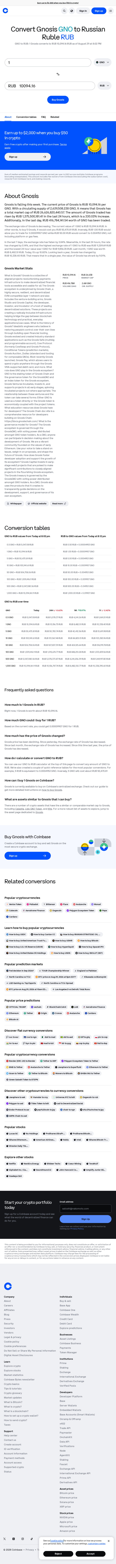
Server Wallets (68, 1405)
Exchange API (67, 1468)
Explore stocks (12, 1370)
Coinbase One (67, 1310)
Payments (65, 1347)
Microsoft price (68, 1526)
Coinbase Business (70, 1343)
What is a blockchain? (16, 1411)
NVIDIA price (67, 1517)
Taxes (7, 1424)
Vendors (8, 1332)
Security (9, 1323)
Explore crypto (12, 1366)
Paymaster (66, 1432)
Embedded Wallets (70, 1410)
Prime (63, 1363)
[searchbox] (104, 86)
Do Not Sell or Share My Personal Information (30, 1350)
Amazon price (67, 1531)
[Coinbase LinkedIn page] (13, 1539)
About (7, 1301)
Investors (9, 1328)
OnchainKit (66, 1437)
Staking (64, 1367)
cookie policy (57, 1540)
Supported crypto (14, 1467)
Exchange (65, 1372)
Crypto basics (11, 1384)
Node (63, 1450)
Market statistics (13, 1375)
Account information (15, 1453)
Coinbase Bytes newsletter (19, 1379)
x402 (62, 1423)
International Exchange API (75, 1473)
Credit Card (66, 1319)
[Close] (108, 1541)
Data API (64, 1441)
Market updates (13, 1397)
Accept (90, 1553)
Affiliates (9, 1310)
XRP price (65, 1506)
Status (7, 1471)
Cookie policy (11, 1341)
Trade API (65, 1428)
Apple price (66, 1521)
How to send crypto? (15, 1420)
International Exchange (73, 1376)
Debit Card (66, 1323)
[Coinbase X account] (4, 1539)
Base (62, 1401)
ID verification (12, 1449)
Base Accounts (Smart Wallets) (77, 1414)
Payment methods (14, 1458)
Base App (65, 1305)
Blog (6, 1314)
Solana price (67, 1502)
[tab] (8, 117)
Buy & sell (65, 1301)
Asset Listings (68, 1338)
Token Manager (68, 1352)
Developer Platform (71, 1396)
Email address (66, 1202)
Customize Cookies (96, 1543)
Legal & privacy (12, 1337)
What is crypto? (13, 1406)
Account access (13, 1462)
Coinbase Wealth (69, 1314)
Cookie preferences (15, 1346)
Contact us (10, 1440)
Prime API (65, 1477)
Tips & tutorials (13, 1388)
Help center (10, 1435)
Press (7, 1319)
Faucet (63, 1464)
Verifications (67, 1446)
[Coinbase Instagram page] (23, 1539)
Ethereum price (68, 1497)
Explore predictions (71, 1328)
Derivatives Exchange (72, 1381)
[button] (111, 10)
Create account (12, 1444)
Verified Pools (68, 1385)
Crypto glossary (13, 1393)
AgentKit (65, 1455)
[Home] (5, 10)
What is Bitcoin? (13, 1402)
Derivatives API (68, 1482)
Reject (58, 1553)
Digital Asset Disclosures (18, 1355)
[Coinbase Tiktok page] (32, 1539)
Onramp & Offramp (70, 1419)
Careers (8, 1305)
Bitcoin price (67, 1493)
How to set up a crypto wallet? (21, 1415)
